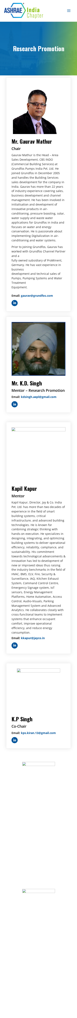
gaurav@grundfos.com (37, 296)
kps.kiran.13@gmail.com (38, 733)
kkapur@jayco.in (33, 638)
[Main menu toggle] (69, 11)
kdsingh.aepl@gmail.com (38, 397)
